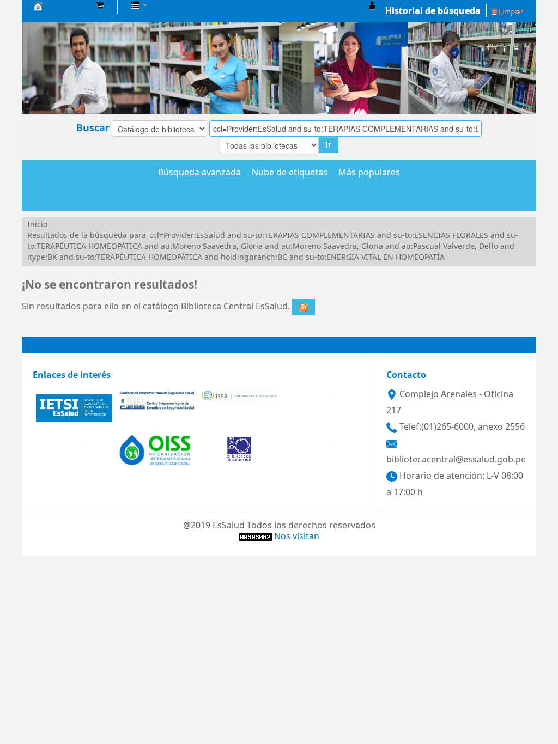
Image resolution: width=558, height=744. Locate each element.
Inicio (37, 224)
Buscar (93, 128)
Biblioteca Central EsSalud (60, 5)
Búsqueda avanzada (199, 173)
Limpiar (510, 11)
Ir (328, 144)
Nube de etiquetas (289, 173)
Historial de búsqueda (433, 10)
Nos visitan (296, 536)
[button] (99, 5)
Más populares (369, 173)
